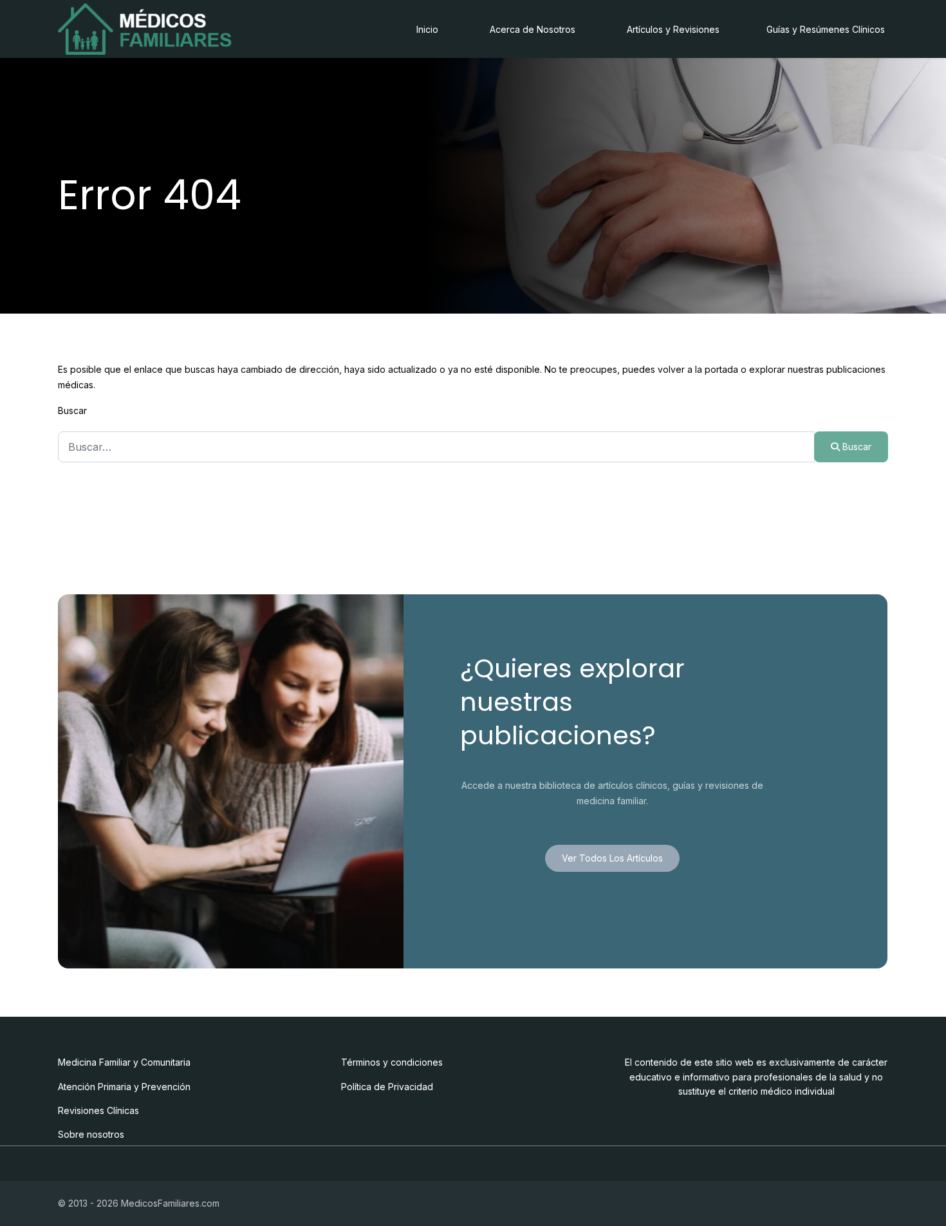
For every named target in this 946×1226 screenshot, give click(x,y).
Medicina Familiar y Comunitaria (124, 1062)
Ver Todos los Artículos (612, 858)
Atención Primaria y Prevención (124, 1086)
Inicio (427, 29)
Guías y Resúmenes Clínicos (825, 29)
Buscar (72, 410)
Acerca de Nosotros (532, 29)
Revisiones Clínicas (98, 1110)
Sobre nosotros (91, 1134)
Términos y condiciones (392, 1062)
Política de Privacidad (387, 1086)
